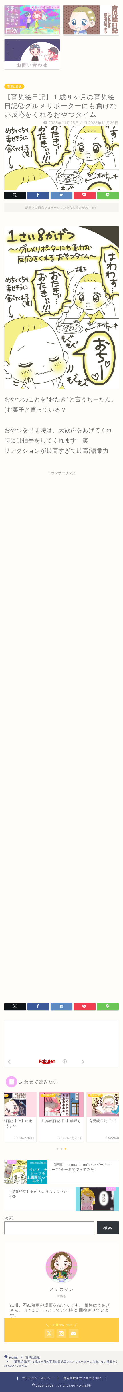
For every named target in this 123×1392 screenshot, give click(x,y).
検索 (8, 1218)
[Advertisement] (61, 733)
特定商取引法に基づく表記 (82, 1378)
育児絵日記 (14, 86)
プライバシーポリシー (37, 1378)
